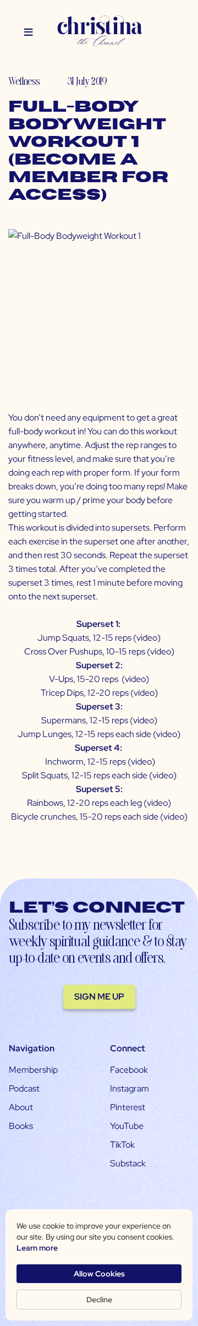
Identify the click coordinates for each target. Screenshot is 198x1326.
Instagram (129, 1088)
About (21, 1107)
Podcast (24, 1088)
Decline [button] (99, 1300)
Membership (33, 1070)
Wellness (24, 81)
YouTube (127, 1126)
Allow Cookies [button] (99, 1274)
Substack (128, 1163)
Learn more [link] (37, 1248)
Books (21, 1126)
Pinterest (127, 1107)
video (146, 637)
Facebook (129, 1070)
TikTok (122, 1144)
